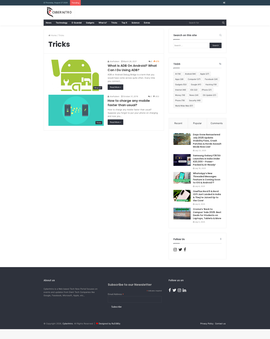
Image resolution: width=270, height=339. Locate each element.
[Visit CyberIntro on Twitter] (180, 250)
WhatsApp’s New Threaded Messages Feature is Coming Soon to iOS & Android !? (206, 178)
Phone (180, 100)
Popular (197, 123)
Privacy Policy (206, 323)
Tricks (114, 22)
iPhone (207, 90)
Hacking (211, 84)
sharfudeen (114, 61)
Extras (147, 22)
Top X (124, 22)
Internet (180, 90)
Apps (179, 79)
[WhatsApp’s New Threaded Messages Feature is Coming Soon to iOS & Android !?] (182, 178)
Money (180, 95)
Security (194, 100)
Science (136, 22)
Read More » (115, 87)
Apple (204, 74)
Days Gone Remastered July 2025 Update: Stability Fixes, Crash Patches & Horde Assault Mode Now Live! (207, 140)
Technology (61, 22)
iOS (193, 90)
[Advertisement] (169, 12)
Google (196, 84)
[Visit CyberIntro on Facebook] (185, 250)
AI (178, 74)
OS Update (209, 95)
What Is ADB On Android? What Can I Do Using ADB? (132, 67)
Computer (194, 79)
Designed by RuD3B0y (109, 323)
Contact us (220, 323)
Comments (217, 123)
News (48, 22)
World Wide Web (184, 106)
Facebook (211, 79)
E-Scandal (77, 22)
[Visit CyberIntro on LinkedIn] (184, 291)
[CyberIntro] (59, 11)
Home (53, 35)
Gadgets (90, 22)
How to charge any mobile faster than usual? (129, 102)
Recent (178, 123)
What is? (103, 22)
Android (190, 74)
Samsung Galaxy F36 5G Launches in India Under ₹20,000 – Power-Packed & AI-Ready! (207, 160)
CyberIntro (67, 323)
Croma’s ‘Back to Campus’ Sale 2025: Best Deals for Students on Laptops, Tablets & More (207, 214)
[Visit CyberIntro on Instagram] (175, 250)
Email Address (116, 294)
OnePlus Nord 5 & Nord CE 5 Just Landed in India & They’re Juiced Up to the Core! (207, 196)
